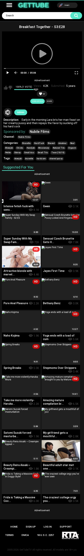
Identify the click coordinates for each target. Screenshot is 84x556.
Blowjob (9, 148)
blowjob (18, 159)
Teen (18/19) (58, 153)
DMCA (25, 535)
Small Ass (29, 153)
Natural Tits (59, 148)
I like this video (6, 88)
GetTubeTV (26, 549)
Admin (20, 112)
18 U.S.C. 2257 (45, 535)
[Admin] (8, 112)
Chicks (19, 148)
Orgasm (72, 148)
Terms (9, 535)
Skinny (17, 153)
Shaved (51, 143)
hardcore (41, 159)
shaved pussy (56, 159)
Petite (8, 153)
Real (72, 143)
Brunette (26, 143)
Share (49, 101)
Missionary (43, 148)
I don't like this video (10, 88)
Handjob (31, 148)
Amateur (62, 143)
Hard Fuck (39, 143)
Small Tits (43, 153)
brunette (29, 159)
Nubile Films (40, 132)
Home (14, 526)
